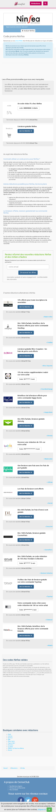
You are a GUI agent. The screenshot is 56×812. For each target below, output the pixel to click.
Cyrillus (10, 737)
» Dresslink (48, 526)
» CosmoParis (48, 550)
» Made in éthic (47, 317)
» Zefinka (49, 482)
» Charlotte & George (46, 389)
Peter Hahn (11, 741)
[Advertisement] (28, 66)
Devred (10, 750)
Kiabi (9, 734)
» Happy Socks (47, 412)
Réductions (35, 4)
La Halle (10, 746)
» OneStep (49, 342)
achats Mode (19, 41)
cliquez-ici (42, 809)
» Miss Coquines (47, 365)
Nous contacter (14, 789)
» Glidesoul (48, 620)
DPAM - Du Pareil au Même (16, 748)
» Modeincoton (48, 459)
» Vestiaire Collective (46, 573)
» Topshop (49, 596)
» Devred (49, 503)
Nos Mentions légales (16, 786)
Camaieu (10, 745)
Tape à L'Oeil (11, 743)
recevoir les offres (29, 273)
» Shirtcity (49, 435)
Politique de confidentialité (17, 788)
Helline (10, 736)
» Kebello (49, 645)
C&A (9, 739)
